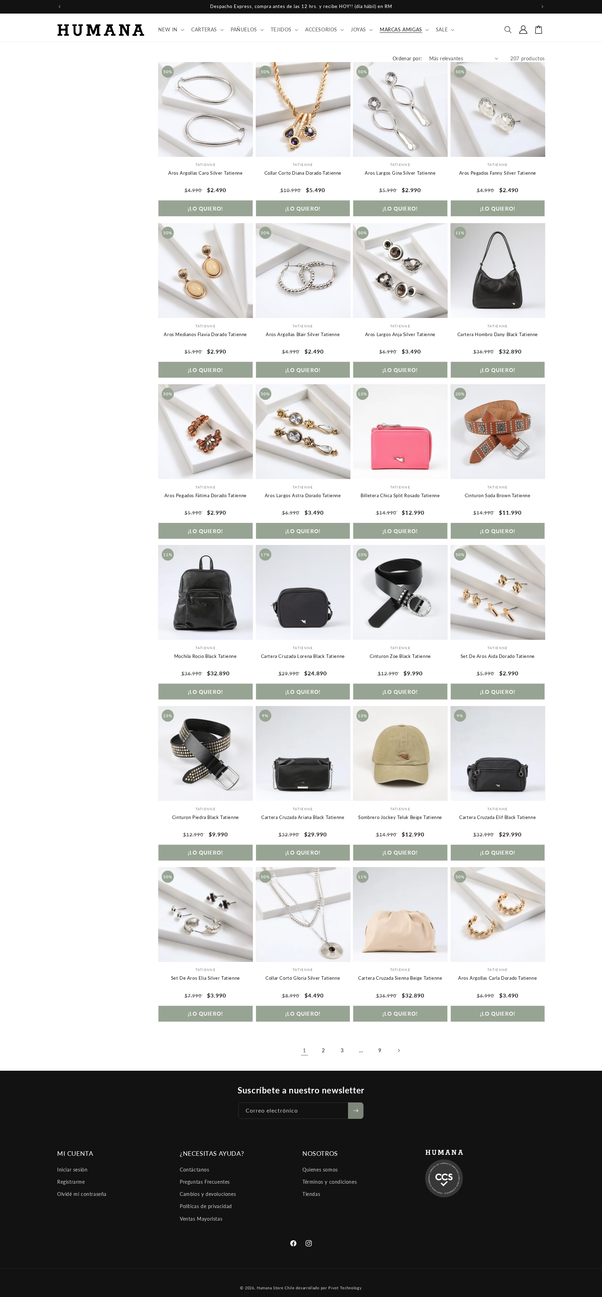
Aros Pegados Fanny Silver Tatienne (497, 173)
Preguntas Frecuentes (205, 1182)
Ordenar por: (407, 58)
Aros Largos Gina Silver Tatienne (400, 173)
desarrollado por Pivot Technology (329, 1287)
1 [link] (304, 1050)
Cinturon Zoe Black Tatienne (400, 656)
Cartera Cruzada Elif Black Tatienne (497, 817)
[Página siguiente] (398, 1050)
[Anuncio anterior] (59, 6)
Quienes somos (320, 1170)
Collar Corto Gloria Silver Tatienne (302, 978)
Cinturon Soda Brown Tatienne (498, 495)
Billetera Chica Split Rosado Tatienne (400, 495)
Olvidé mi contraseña (82, 1194)
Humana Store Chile (276, 1287)
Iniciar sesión (72, 1170)
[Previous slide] (165, 109)
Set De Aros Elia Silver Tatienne (205, 978)
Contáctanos (194, 1170)
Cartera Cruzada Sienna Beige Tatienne (400, 978)
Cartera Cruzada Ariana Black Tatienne (302, 817)
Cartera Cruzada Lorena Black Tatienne (303, 656)
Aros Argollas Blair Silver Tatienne (303, 334)
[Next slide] (246, 109)
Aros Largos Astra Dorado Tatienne (303, 495)
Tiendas (311, 1194)
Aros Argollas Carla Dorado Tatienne (497, 978)
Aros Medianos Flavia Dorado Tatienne (205, 334)
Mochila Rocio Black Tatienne (205, 656)
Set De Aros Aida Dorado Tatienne (498, 656)
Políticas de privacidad (206, 1206)
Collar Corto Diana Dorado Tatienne (302, 173)
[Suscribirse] (355, 1110)
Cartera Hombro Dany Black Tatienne (497, 334)
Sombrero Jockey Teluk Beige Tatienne (400, 817)
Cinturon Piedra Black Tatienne (205, 817)
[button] (170, 29)
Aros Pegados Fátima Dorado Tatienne (205, 495)
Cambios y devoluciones (208, 1194)
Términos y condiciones (329, 1182)
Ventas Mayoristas (201, 1219)
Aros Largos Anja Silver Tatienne (400, 334)
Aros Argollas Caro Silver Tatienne (205, 173)
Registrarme (71, 1182)
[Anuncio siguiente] (542, 6)
